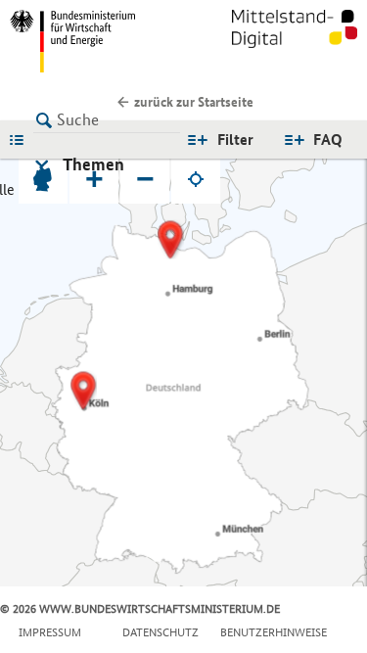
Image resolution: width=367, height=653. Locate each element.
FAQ (328, 139)
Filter (235, 139)
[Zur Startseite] (294, 41)
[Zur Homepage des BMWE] (93, 41)
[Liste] (21, 139)
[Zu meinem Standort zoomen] (195, 179)
